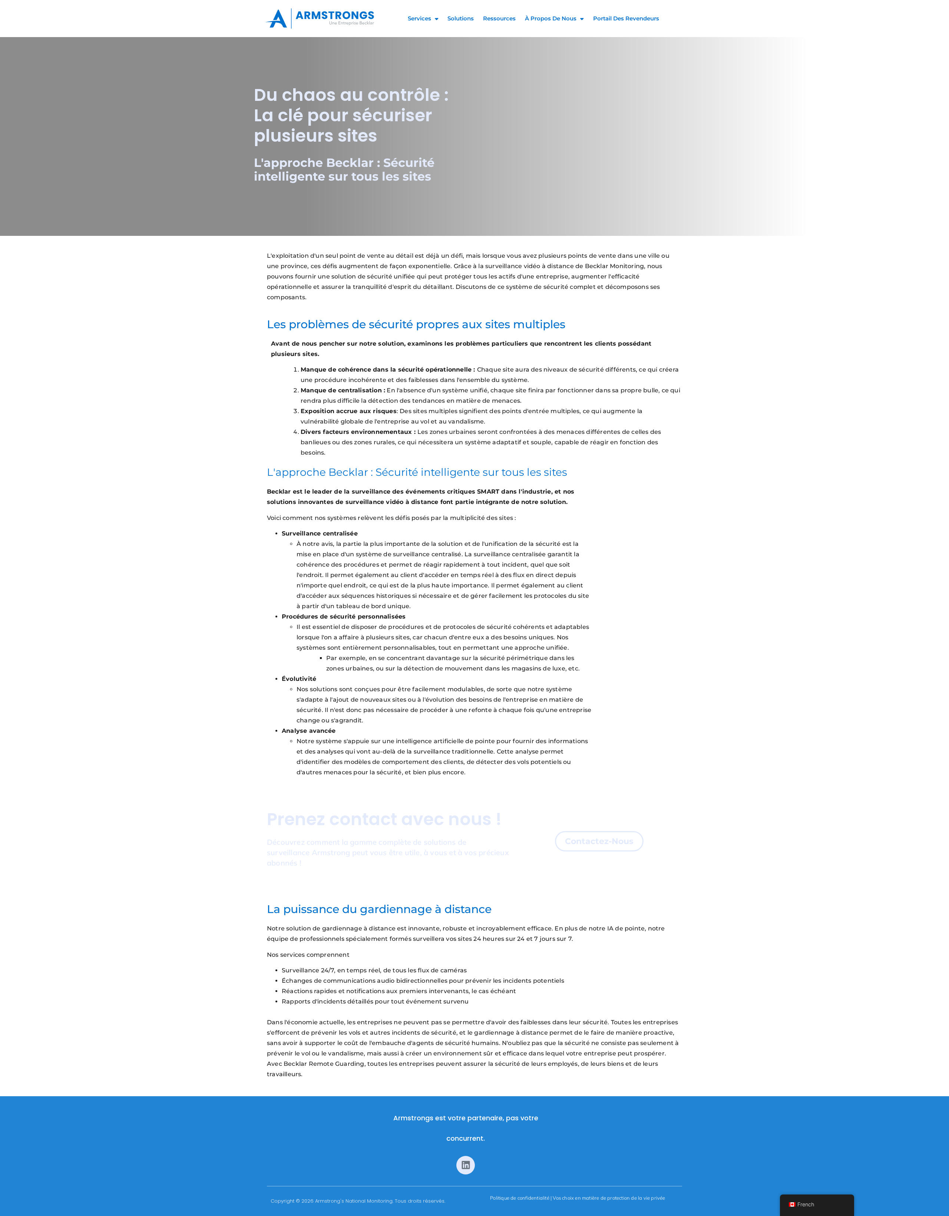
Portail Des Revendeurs (626, 18)
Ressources (499, 18)
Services (419, 18)
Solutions (460, 18)
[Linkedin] (465, 1165)
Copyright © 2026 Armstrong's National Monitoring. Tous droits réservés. (358, 1201)
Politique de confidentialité (519, 1198)
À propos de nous (550, 18)
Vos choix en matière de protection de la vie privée (609, 1198)
